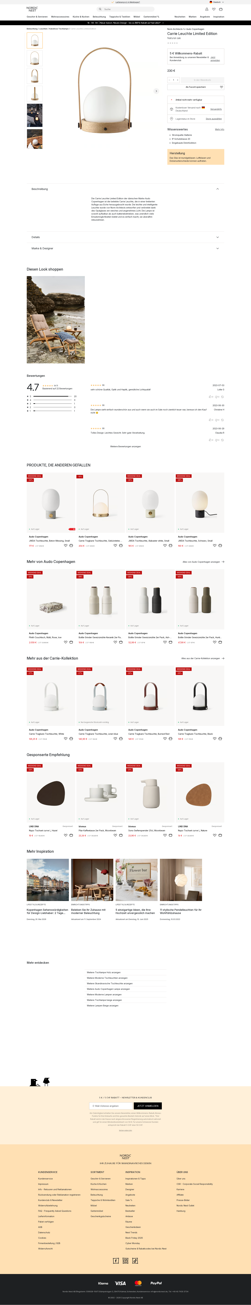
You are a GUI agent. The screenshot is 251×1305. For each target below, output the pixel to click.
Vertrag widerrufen (125, 1130)
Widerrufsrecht (45, 1249)
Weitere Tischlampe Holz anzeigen (104, 972)
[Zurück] (52, 91)
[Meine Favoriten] (213, 9)
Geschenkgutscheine (101, 1216)
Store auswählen (214, 118)
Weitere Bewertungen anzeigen (125, 446)
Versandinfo (216, 109)
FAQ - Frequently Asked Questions (54, 1211)
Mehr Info (219, 129)
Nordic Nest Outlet (185, 1205)
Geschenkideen (133, 1227)
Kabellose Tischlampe (59, 29)
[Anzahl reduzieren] (169, 80)
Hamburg (181, 1211)
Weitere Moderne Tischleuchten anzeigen (107, 978)
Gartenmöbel (97, 1211)
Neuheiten (180, 16)
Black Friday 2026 (134, 1238)
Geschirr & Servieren (37, 16)
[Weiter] (156, 91)
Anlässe (129, 1216)
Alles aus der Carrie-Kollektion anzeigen (200, 658)
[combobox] (217, 2)
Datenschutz (44, 1232)
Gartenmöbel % (151, 16)
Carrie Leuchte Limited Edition (83, 29)
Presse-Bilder (183, 1200)
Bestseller (130, 1211)
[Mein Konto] (206, 9)
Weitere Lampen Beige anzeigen (102, 1005)
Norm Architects (175, 29)
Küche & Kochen (81, 16)
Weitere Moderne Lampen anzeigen (104, 994)
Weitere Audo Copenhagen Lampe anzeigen (108, 989)
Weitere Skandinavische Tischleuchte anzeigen (110, 983)
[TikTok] (135, 1260)
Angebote (205, 16)
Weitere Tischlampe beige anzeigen (104, 1000)
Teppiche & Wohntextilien (103, 1200)
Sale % (129, 1200)
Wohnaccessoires (60, 16)
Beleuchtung (99, 16)
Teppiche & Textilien (119, 16)
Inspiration (218, 16)
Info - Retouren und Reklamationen (55, 1189)
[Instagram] (125, 1260)
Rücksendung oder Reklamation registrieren (59, 1195)
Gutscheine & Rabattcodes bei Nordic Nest (146, 1249)
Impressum (43, 1184)
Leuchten (43, 29)
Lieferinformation (46, 1216)
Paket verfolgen (46, 1222)
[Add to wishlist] (65, 545)
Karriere (180, 1189)
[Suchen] (100, 9)
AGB (40, 1227)
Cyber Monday (133, 1243)
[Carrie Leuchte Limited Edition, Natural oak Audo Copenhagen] (104, 90)
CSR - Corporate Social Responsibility (195, 1184)
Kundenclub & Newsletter (50, 1200)
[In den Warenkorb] (71, 545)
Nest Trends (131, 1232)
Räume (129, 1222)
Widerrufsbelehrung (48, 1205)
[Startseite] (32, 9)
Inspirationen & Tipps (136, 1179)
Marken (193, 16)
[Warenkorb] (220, 9)
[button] (172, 43)
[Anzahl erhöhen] (178, 80)
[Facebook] (116, 1260)
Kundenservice (45, 1179)
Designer (130, 1189)
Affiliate (180, 1195)
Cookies (42, 1238)
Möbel (137, 16)
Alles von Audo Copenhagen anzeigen (201, 562)
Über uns (181, 1179)
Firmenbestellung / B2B (49, 1243)
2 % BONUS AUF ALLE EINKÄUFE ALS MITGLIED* (127, 2)
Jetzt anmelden (215, 59)
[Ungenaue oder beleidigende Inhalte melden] (222, 397)
